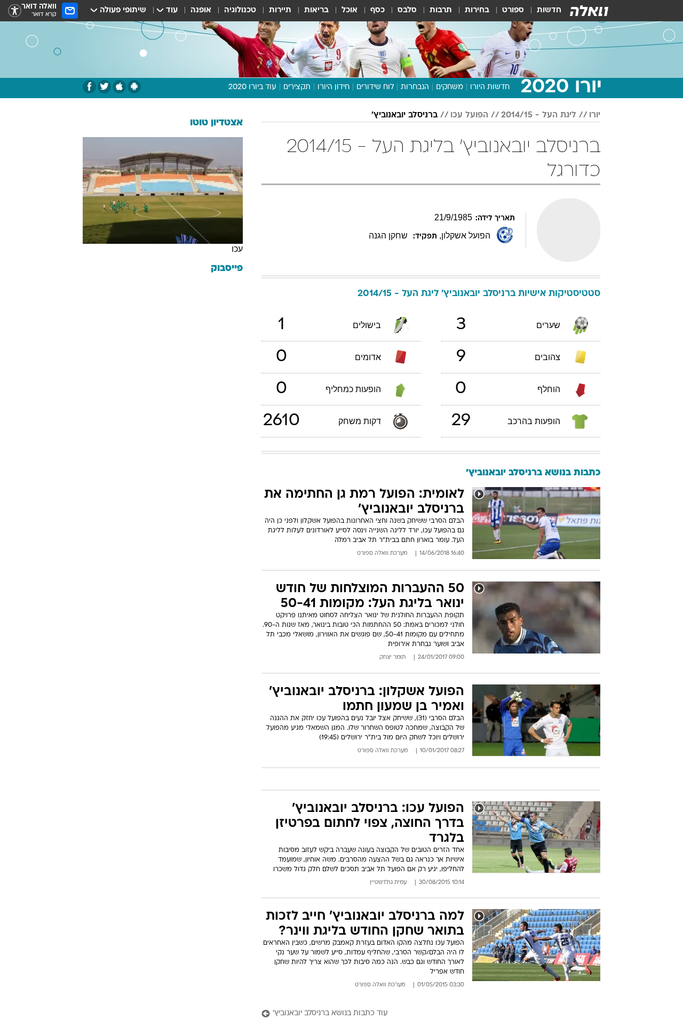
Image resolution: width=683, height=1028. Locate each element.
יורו (594, 115)
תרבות (441, 10)
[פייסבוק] (89, 86)
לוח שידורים (375, 87)
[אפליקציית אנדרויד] (134, 86)
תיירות (280, 10)
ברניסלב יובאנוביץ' (404, 115)
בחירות (477, 10)
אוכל (350, 10)
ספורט (513, 10)
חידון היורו (333, 87)
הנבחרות (415, 87)
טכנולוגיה (240, 10)
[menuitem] (542, 11)
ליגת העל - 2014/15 (538, 115)
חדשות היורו (490, 87)
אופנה (200, 10)
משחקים (449, 87)
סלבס (407, 10)
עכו (237, 248)
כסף (377, 10)
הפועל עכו (469, 115)
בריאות (316, 10)
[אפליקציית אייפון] (119, 86)
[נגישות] (14, 11)
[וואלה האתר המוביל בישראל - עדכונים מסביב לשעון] (589, 10)
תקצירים (297, 87)
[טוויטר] (104, 86)
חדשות (549, 10)
